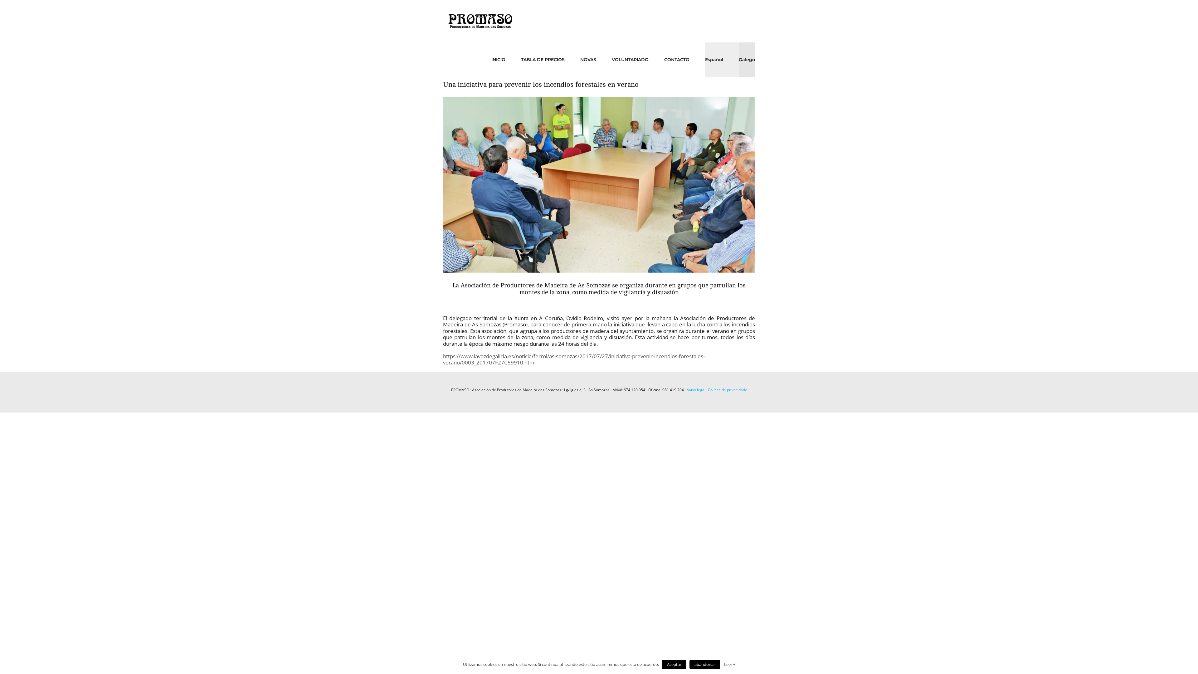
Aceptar (674, 664)
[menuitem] (506, 59)
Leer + (729, 664)
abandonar (704, 664)
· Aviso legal (695, 390)
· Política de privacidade (726, 390)
